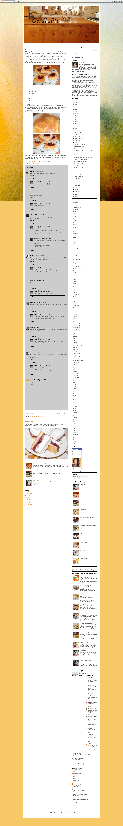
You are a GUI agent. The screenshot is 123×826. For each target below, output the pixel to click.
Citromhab (76, 778)
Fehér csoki (76, 248)
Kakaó (74, 281)
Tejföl (74, 421)
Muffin (74, 364)
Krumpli (75, 318)
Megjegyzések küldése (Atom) (39, 416)
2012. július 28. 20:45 (45, 181)
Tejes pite (76, 148)
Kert (74, 301)
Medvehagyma (76, 353)
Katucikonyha (91, 723)
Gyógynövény (76, 263)
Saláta (74, 408)
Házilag (74, 270)
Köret (74, 312)
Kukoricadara (76, 322)
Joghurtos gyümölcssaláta (80, 159)
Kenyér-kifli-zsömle (77, 298)
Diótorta (75, 800)
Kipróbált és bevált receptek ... (81, 799)
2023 (74, 107)
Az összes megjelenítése (92, 749)
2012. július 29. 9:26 (41, 380)
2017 (74, 119)
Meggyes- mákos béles (78, 785)
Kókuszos (75, 309)
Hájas (74, 268)
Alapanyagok (76, 202)
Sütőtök (75, 415)
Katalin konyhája (77, 768)
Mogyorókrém (76, 362)
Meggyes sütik (76, 357)
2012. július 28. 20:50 (45, 267)
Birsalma (75, 217)
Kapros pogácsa (78, 169)
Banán (74, 211)
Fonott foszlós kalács (92, 705)
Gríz (74, 261)
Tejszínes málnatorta (79, 146)
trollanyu (32, 352)
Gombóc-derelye (77, 259)
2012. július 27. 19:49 (40, 214)
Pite (38, 163)
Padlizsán (75, 373)
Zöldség (75, 443)
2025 (74, 102)
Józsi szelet (83, 604)
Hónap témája (76, 272)
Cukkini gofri (76, 780)
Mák (74, 338)
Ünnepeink (75, 434)
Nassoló (90, 728)
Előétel (74, 239)
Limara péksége (77, 773)
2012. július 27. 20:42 (40, 255)
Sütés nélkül (29, 504)
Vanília (74, 438)
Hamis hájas (36, 480)
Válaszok (34, 178)
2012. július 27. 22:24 (41, 302)
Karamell (75, 287)
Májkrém (75, 336)
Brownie (75, 224)
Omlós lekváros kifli (84, 542)
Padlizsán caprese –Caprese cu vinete (82, 754)
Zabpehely (75, 441)
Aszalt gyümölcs (77, 207)
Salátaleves (76, 795)
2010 (74, 196)
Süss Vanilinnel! (92, 708)
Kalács (74, 283)
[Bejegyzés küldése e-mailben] (39, 161)
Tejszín (74, 425)
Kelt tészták (29, 493)
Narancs (75, 366)
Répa (74, 397)
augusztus (77, 140)
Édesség (75, 235)
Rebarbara (75, 392)
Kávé (74, 288)
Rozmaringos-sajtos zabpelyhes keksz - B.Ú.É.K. (92, 711)
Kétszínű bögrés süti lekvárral (87, 517)
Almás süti (75, 204)
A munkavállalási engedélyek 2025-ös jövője (92, 697)
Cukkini (74, 228)
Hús (74, 274)
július (76, 142)
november (77, 134)
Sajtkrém (75, 406)
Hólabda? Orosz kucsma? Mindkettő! (83, 150)
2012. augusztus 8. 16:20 (45, 238)
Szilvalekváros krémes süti (86, 623)
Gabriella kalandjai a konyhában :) (92, 703)
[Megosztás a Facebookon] (47, 161)
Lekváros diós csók (84, 613)
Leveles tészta (76, 327)
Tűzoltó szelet (29, 421)
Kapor (74, 285)
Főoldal (45, 413)
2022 (74, 109)
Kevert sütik (29, 497)
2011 (74, 194)
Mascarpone (76, 349)
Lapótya (82, 594)
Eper (74, 240)
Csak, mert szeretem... (79, 789)
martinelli (32, 193)
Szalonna (75, 417)
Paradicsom (76, 377)
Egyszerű (75, 237)
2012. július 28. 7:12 (39, 327)
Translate (83, 478)
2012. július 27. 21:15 (40, 280)
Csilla (31, 327)
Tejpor (74, 423)
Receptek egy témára (78, 393)
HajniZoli (32, 302)
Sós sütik (28, 499)
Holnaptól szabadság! (79, 144)
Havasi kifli (82, 550)
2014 (74, 126)
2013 (74, 128)
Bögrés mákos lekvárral (85, 660)
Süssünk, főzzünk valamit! (80, 794)
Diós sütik (75, 233)
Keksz (74, 290)
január (76, 191)
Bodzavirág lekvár (84, 558)
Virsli (74, 439)
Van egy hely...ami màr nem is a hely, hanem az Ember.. (92, 739)
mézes (74, 358)
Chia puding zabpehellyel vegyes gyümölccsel (92, 680)
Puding (74, 388)
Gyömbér (75, 264)
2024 (74, 105)
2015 (74, 124)
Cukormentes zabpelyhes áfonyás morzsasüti (83, 775)
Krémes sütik (29, 495)
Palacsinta (75, 375)
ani (31, 171)
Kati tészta (82, 534)
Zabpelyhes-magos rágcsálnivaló (88, 525)
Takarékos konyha (78, 758)
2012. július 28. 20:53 (45, 339)
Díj (73, 231)
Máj (74, 334)
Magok (74, 333)
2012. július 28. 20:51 (45, 291)
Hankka (32, 255)
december (77, 132)
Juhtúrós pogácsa (77, 770)
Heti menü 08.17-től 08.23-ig (79, 764)
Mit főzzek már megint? (78, 360)
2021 (74, 111)
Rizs (74, 401)
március (77, 187)
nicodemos (66, 813)
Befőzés (75, 215)
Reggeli (74, 395)
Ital (73, 276)
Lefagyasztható (76, 323)
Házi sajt (76, 165)
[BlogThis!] (44, 161)
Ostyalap (75, 371)
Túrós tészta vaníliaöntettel (80, 161)
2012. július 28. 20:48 (45, 226)
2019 (74, 115)
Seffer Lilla (33, 380)
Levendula (75, 329)
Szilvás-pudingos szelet (85, 585)
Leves (74, 331)
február (76, 189)
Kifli (74, 307)
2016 (74, 121)
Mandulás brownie (78, 163)
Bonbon (75, 220)
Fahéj (74, 244)
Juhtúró (74, 279)
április (76, 185)
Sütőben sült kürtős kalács (86, 633)
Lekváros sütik (33, 163)
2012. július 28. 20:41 (40, 352)
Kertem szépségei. (92, 689)
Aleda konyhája (77, 753)
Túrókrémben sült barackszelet (81, 167)
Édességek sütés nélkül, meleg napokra (84, 155)
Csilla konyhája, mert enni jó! (81, 784)
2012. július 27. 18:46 (37, 171)
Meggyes (75, 355)
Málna (74, 340)
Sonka (74, 410)
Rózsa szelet (83, 509)
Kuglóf (74, 320)
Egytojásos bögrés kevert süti (40, 463)
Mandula (75, 342)
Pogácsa (75, 386)
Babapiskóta (76, 209)
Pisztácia (75, 380)
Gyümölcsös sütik (77, 266)
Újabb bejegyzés (30, 413)
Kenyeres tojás (83, 575)
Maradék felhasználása (78, 344)
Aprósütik (28, 502)
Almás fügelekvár (84, 642)
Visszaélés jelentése (77, 57)
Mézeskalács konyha (91, 735)
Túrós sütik (29, 501)
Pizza (74, 384)
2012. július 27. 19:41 (41, 193)
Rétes (74, 399)
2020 (74, 113)
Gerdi (35, 181)
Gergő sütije (76, 253)
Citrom (74, 226)
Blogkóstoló (76, 218)
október (77, 136)
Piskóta (75, 379)
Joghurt (74, 277)
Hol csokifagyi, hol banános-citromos (83, 174)
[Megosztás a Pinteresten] (49, 161)
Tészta (74, 426)
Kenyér (74, 296)
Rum (74, 403)
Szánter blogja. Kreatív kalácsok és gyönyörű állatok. (92, 687)
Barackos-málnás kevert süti (81, 172)
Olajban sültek (76, 368)
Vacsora (75, 436)
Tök (74, 430)
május (76, 183)
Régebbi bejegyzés (61, 413)
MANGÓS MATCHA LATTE (79, 790)
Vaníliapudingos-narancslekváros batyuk (84, 157)
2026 (74, 100)
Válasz (32, 175)
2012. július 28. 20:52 (45, 314)
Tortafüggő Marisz (92, 716)
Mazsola (75, 351)
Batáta (74, 213)
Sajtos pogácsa (76, 759)
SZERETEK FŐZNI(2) (78, 763)
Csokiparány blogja (91, 694)
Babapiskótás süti (37, 472)
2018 (74, 117)
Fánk (74, 246)
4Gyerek (32, 214)
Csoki (27, 491)
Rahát (74, 390)
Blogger (77, 813)
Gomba (74, 257)
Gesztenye (75, 255)
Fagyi (74, 242)
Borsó (74, 222)
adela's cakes (91, 743)
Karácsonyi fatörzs (92, 724)
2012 (74, 130)
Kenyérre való (76, 299)
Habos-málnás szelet (79, 176)
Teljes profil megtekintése (78, 71)
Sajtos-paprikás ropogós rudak (81, 153)
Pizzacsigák (77, 178)
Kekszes (75, 292)
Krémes (75, 314)
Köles (74, 310)
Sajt (74, 404)
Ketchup (75, 303)
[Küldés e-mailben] (42, 161)
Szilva (74, 419)
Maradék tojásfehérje (78, 345)
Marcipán (75, 347)
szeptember (78, 138)
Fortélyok (75, 250)
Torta (74, 428)
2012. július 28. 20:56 (45, 365)
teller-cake (90, 677)
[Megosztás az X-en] (46, 161)
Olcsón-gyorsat (76, 369)
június (76, 181)
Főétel (74, 251)
